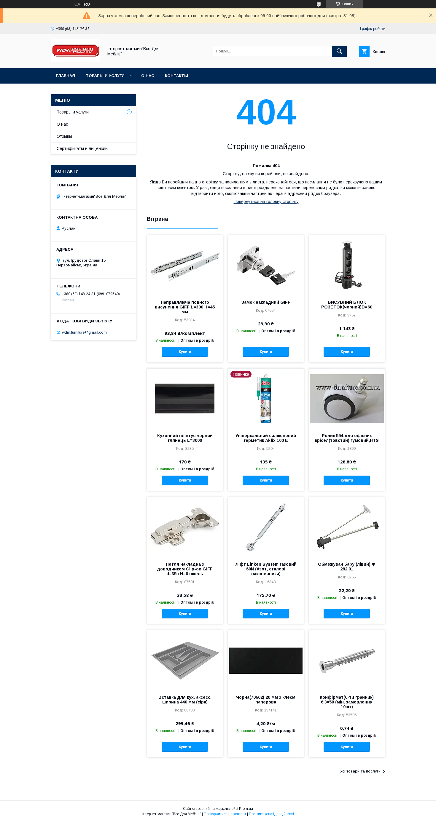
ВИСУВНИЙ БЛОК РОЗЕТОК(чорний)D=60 (346, 304)
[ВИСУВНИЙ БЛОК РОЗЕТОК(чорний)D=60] (347, 265)
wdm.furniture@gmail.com (84, 332)
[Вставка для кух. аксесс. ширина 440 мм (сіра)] (185, 660)
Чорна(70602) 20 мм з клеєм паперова (265, 699)
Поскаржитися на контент (225, 814)
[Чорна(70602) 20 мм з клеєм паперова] (266, 660)
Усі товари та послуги (360, 771)
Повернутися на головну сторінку (266, 201)
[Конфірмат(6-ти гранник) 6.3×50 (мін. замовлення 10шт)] (347, 660)
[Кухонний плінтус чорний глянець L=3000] (185, 398)
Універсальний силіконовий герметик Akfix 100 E (265, 438)
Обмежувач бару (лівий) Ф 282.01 (346, 566)
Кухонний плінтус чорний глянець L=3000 (185, 438)
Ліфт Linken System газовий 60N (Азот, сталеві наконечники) (266, 569)
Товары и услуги (105, 75)
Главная (65, 75)
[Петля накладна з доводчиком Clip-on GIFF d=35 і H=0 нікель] (185, 526)
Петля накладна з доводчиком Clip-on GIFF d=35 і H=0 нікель (185, 569)
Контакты (176, 75)
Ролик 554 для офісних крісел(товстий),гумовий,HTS (347, 438)
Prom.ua (246, 809)
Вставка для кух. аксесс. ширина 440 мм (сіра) (184, 699)
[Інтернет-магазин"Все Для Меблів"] (75, 60)
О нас (147, 75)
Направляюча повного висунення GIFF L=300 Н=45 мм (185, 307)
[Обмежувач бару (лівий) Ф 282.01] (347, 526)
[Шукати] (339, 51)
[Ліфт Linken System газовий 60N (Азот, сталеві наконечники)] (266, 526)
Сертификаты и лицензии (82, 148)
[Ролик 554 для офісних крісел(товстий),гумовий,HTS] (347, 398)
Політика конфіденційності (271, 814)
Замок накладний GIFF (265, 302)
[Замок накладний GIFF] (266, 265)
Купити (185, 352)
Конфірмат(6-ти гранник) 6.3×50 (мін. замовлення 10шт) (347, 702)
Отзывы (64, 136)
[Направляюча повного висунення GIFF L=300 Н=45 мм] (185, 265)
